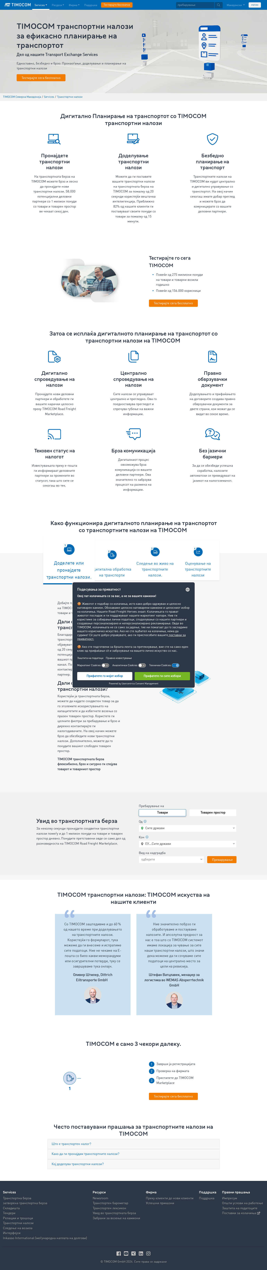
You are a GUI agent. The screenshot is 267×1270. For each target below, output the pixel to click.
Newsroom (100, 1198)
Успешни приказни (160, 1203)
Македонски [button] (234, 5)
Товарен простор (213, 812)
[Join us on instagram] (148, 1253)
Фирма (73, 5)
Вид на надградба (152, 853)
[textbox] (199, 5)
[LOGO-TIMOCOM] (17, 5)
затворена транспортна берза (25, 1203)
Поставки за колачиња (239, 1213)
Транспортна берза (17, 1198)
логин (254, 5)
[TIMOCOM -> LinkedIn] (141, 1253)
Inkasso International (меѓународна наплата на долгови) (45, 1238)
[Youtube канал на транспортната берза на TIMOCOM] (126, 1253)
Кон (141, 837)
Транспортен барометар (110, 1203)
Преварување (222, 860)
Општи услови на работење (242, 1203)
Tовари (162, 812)
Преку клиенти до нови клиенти (170, 1198)
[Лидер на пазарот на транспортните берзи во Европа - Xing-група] (134, 1253)
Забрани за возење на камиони (116, 1218)
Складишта (11, 1208)
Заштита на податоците (239, 1208)
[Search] (218, 5)
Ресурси (57, 5)
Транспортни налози (18, 1223)
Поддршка (90, 5)
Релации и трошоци (18, 1218)
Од (140, 821)
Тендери (9, 1213)
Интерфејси (12, 1233)
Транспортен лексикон (109, 1208)
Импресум (229, 1198)
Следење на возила (17, 1228)
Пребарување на (151, 806)
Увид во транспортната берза (114, 1213)
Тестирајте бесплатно (117, 5)
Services (40, 5)
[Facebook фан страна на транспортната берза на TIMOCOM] (119, 1253)
